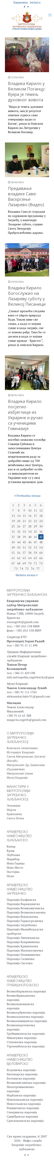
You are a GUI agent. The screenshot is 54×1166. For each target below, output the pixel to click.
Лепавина (14, 805)
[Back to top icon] (48, 1160)
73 (16, 568)
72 (41, 563)
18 (41, 516)
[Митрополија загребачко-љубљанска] (27, 20)
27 (24, 526)
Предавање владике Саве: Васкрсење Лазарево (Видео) (26, 196)
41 (35, 537)
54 (41, 547)
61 (13, 558)
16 (30, 516)
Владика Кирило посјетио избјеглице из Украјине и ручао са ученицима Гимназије (25, 414)
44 (18, 542)
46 (30, 542)
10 (30, 510)
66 (41, 558)
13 (13, 516)
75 (27, 568)
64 (30, 558)
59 (35, 553)
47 (35, 542)
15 (24, 516)
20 (18, 521)
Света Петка (15, 818)
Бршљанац (14, 814)
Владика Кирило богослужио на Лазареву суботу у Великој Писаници (27, 296)
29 (35, 526)
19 (13, 521)
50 (18, 547)
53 (35, 547)
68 (18, 563)
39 (24, 537)
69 (24, 563)
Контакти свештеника (22, 748)
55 (13, 553)
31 (13, 531)
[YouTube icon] (28, 6)
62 (18, 558)
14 (18, 516)
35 (35, 531)
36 (41, 531)
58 (30, 553)
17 (35, 516)
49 (13, 547)
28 (30, 526)
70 (30, 563)
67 (13, 563)
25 (13, 526)
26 (18, 526)
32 (18, 531)
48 (41, 542)
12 (41, 510)
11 (35, 510)
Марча (11, 810)
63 (24, 558)
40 (30, 537)
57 (24, 553)
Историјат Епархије (20, 752)
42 (41, 537)
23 (35, 521)
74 (21, 568)
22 (30, 521)
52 (30, 547)
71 (35, 563)
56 (18, 553)
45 (24, 542)
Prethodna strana (28, 496)
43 (13, 542)
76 (32, 568)
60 (41, 553)
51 (24, 547)
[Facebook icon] (24, 6)
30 (41, 526)
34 (30, 531)
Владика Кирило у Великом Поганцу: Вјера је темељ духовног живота (26, 91)
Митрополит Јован (20, 773)
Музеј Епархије (17, 778)
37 (13, 537)
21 (24, 521)
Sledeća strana (26, 575)
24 (41, 521)
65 (35, 558)
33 (24, 531)
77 (38, 568)
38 (18, 537)
